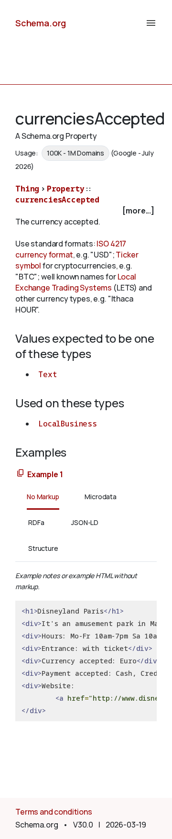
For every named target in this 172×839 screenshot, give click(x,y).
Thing (27, 188)
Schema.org (40, 23)
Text (47, 374)
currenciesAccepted (57, 199)
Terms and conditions (53, 811)
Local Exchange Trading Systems (75, 282)
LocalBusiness (67, 423)
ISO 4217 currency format (70, 249)
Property (66, 188)
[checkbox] (86, 210)
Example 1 (45, 474)
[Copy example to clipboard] (20, 474)
